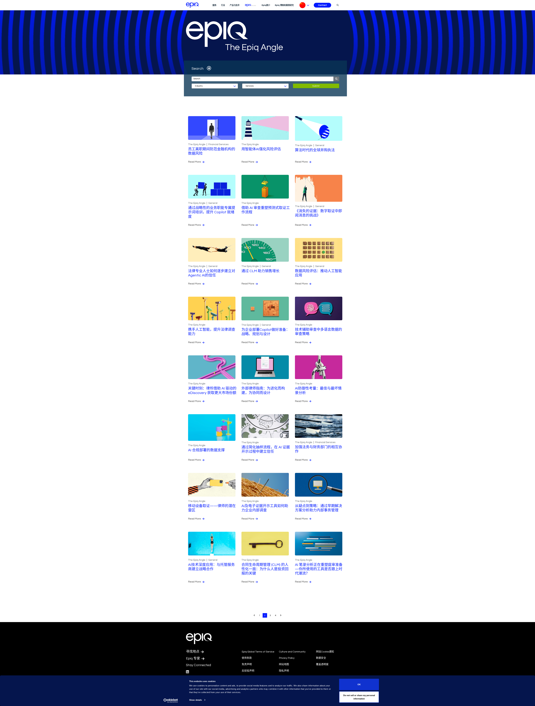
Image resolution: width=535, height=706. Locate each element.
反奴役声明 (248, 670)
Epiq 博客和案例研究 (284, 5)
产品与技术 (234, 5)
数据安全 (321, 658)
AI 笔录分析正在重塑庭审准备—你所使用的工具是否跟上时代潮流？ (318, 569)
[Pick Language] (304, 5)
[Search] (337, 5)
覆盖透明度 (322, 664)
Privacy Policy (287, 658)
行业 (223, 5)
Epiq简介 (266, 5)
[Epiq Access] (250, 5)
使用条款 (247, 658)
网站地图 (284, 664)
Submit (316, 86)
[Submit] (336, 79)
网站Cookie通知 (325, 651)
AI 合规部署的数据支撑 (206, 450)
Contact (322, 5)
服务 (214, 5)
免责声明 (247, 664)
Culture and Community (292, 651)
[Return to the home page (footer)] (192, 5)
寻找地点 (193, 651)
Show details (195, 700)
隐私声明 (284, 670)
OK (359, 684)
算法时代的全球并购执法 (315, 150)
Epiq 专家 (193, 658)
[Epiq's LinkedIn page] (187, 672)
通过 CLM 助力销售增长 (260, 271)
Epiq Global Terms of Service (258, 651)
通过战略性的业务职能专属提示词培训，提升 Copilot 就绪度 (211, 212)
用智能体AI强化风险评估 (261, 149)
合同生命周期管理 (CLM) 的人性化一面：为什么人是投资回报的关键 (265, 569)
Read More (194, 161)
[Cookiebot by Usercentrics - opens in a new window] (171, 700)
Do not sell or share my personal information (359, 697)
